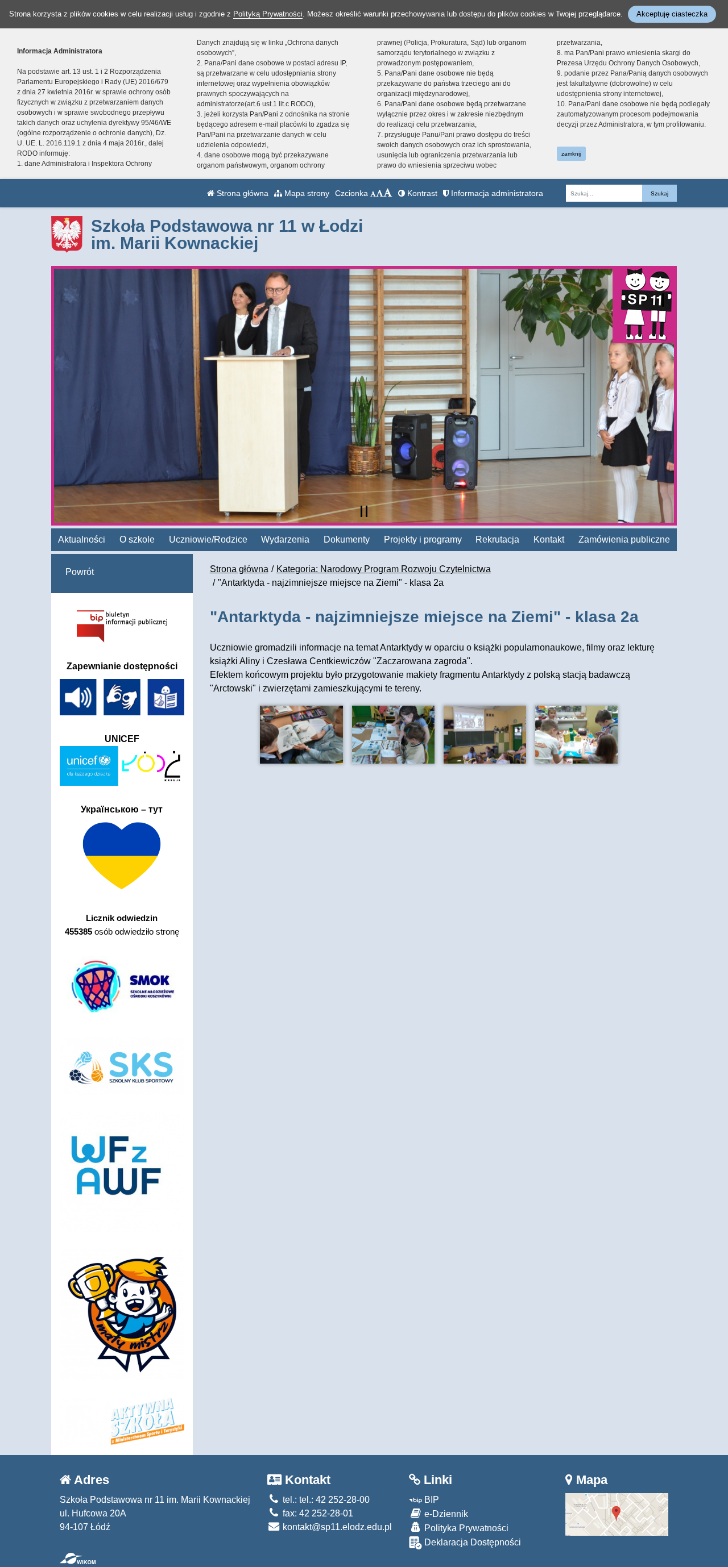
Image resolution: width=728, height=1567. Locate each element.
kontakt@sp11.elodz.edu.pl (336, 1527)
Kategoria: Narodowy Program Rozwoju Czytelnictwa (383, 569)
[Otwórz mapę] (616, 1514)
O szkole (137, 539)
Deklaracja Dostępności (471, 1542)
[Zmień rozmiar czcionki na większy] (379, 193)
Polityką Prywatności (268, 14)
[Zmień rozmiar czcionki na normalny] (373, 193)
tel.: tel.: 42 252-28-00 (325, 1500)
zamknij (571, 154)
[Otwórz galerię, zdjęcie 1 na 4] (301, 735)
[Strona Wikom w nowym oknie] (78, 1558)
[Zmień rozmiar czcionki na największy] (387, 193)
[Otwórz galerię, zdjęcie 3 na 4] (485, 735)
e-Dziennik (445, 1514)
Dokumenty (347, 539)
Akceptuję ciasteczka (672, 14)
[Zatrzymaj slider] (364, 511)
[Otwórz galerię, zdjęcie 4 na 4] (576, 735)
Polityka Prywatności (465, 1528)
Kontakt (548, 539)
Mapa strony (305, 193)
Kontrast (421, 193)
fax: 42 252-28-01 (316, 1513)
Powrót (79, 572)
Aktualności (81, 539)
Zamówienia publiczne (624, 539)
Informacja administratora (496, 193)
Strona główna (241, 193)
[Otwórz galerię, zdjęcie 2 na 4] (393, 735)
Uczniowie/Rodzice (208, 539)
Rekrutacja (497, 539)
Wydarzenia (285, 539)
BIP (430, 1500)
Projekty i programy (423, 539)
